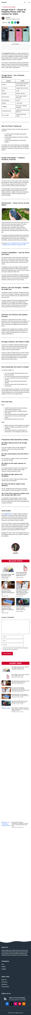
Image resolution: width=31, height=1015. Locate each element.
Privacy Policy (5, 986)
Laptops (4, 969)
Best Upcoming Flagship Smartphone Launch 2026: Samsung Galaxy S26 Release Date (20, 689)
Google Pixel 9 (8, 514)
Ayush (8, 17)
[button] (25, 2)
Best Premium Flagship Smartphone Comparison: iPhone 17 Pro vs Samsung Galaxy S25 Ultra (20, 824)
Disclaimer (4, 984)
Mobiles (4, 966)
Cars (3, 964)
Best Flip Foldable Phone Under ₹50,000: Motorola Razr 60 (22, 608)
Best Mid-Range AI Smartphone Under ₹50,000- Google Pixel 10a (20, 695)
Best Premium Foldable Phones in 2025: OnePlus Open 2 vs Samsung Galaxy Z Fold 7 (20, 709)
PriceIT (4, 2)
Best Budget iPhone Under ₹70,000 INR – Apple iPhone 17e (21, 574)
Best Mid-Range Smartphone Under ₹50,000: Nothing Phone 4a (20, 681)
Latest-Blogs (7, 7)
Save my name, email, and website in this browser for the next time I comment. (15, 648)
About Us (4, 979)
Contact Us (4, 982)
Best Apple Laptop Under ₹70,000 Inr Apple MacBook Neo (8, 576)
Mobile (13, 7)
